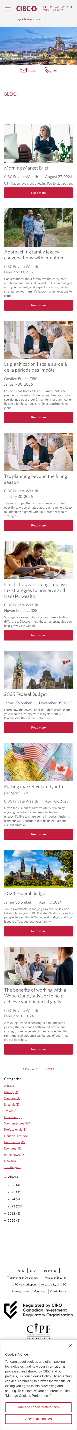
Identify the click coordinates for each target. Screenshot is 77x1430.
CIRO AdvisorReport (24, 1284)
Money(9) (11, 1092)
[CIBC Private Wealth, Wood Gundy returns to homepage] (44, 8)
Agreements (48, 1270)
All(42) (9, 1085)
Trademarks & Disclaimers (23, 1277)
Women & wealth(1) (18, 1123)
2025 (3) (14, 1192)
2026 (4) (14, 1185)
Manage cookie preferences (28, 1291)
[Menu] (7, 8)
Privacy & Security (56, 1277)
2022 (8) (14, 1213)
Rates (20, 1270)
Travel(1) (10, 1110)
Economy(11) (12, 1148)
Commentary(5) (15, 1142)
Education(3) (13, 1117)
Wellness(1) (12, 1098)
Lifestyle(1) (11, 1104)
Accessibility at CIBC (53, 1284)
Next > (50, 1069)
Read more (38, 192)
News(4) (10, 1160)
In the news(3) (14, 1154)
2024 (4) (14, 1199)
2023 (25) (15, 1206)
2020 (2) (14, 1220)
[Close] (70, 1345)
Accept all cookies (38, 1419)
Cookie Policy (58, 1291)
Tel (55, 70)
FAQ (33, 1270)
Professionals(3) (15, 1129)
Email (32, 70)
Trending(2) (12, 1167)
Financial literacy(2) (18, 1135)
